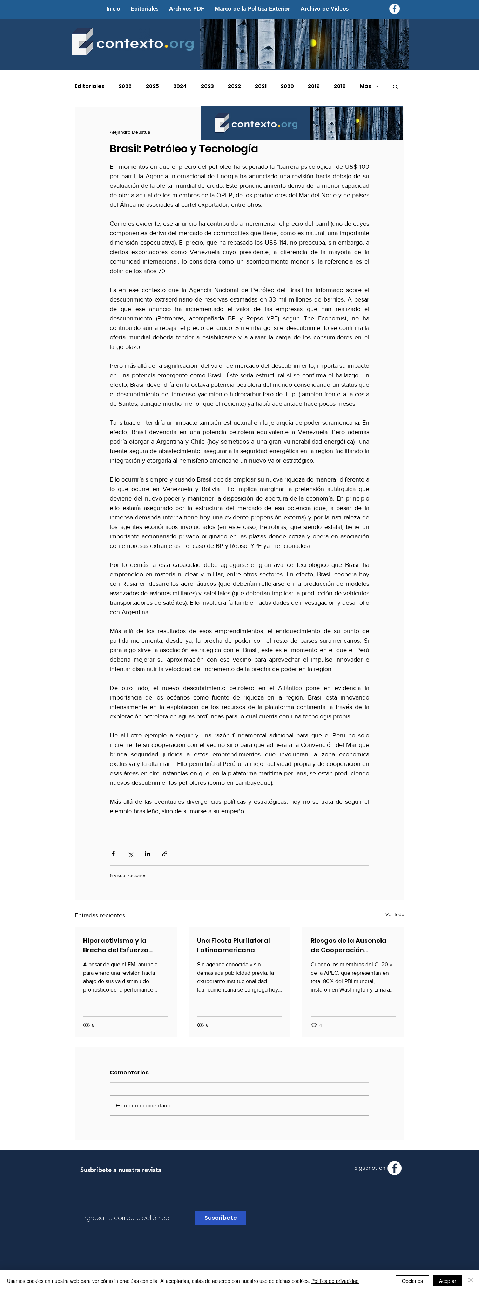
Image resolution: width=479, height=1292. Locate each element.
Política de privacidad (335, 1280)
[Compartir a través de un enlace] (164, 853)
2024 (180, 86)
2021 (261, 86)
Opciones (412, 1280)
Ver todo (394, 914)
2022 (234, 86)
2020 (287, 86)
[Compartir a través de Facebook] (113, 853)
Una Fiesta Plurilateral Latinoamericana (233, 945)
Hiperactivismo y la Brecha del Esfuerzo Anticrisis (115, 945)
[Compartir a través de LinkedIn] (147, 853)
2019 (314, 86)
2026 (125, 86)
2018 (340, 86)
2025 (152, 86)
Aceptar (447, 1280)
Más (365, 86)
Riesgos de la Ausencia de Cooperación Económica (348, 945)
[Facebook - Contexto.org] (394, 9)
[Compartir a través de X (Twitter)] (130, 853)
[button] (395, 86)
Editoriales (89, 86)
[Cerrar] (470, 1280)
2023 (207, 86)
